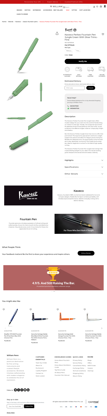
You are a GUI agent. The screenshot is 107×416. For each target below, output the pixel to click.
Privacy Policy (77, 360)
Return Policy (77, 376)
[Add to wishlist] (102, 34)
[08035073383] (68, 106)
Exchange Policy (78, 368)
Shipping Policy (78, 373)
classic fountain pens (30, 21)
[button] (51, 291)
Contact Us (39, 373)
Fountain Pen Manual (62, 375)
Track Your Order (41, 363)
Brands (10, 21)
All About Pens (60, 372)
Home (4, 21)
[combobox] (75, 7)
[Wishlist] (97, 6)
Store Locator (40, 376)
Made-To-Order (22, 14)
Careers (90, 368)
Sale (67, 10)
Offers (90, 363)
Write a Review (86, 253)
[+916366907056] (68, 108)
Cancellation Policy (79, 365)
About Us (39, 365)
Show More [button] (11, 412)
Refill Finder (92, 365)
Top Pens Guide (60, 370)
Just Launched (84, 10)
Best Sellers (58, 10)
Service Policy (77, 363)
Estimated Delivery (73, 81)
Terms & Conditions (79, 371)
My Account (40, 368)
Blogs (89, 360)
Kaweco (18, 21)
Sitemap (90, 371)
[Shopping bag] (101, 6)
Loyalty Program (41, 370)
